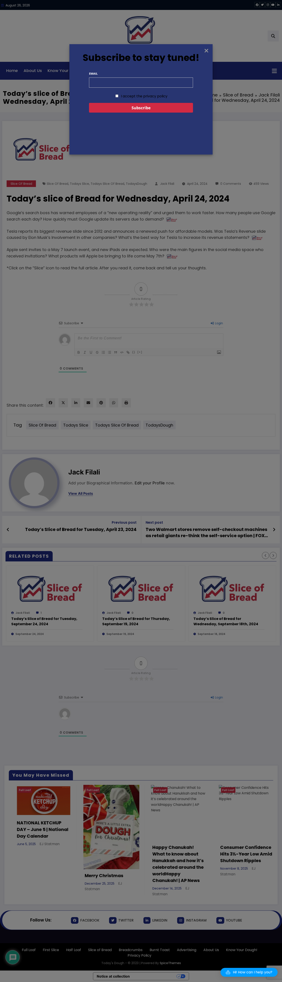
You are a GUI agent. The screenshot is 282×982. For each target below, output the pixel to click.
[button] (249, 972)
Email (93, 74)
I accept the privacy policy (143, 96)
